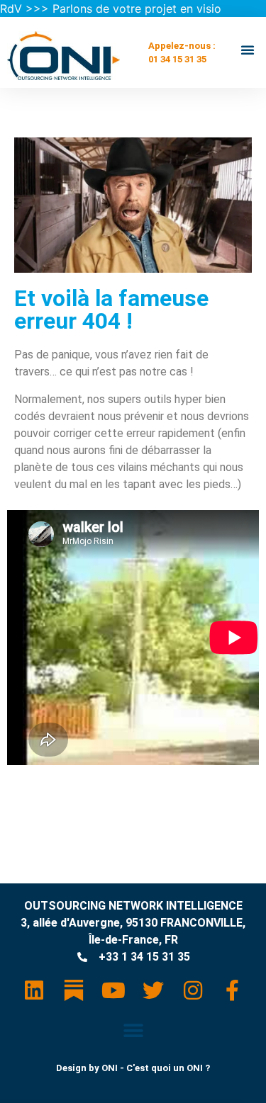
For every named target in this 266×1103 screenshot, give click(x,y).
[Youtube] (113, 990)
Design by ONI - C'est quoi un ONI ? (133, 1068)
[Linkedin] (34, 990)
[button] (247, 49)
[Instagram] (193, 990)
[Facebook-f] (232, 990)
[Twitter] (153, 990)
